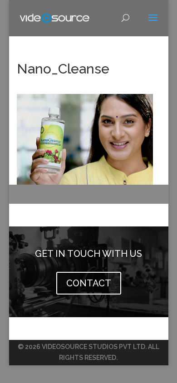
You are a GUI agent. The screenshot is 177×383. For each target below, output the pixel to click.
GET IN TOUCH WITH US (88, 253)
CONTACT (88, 283)
